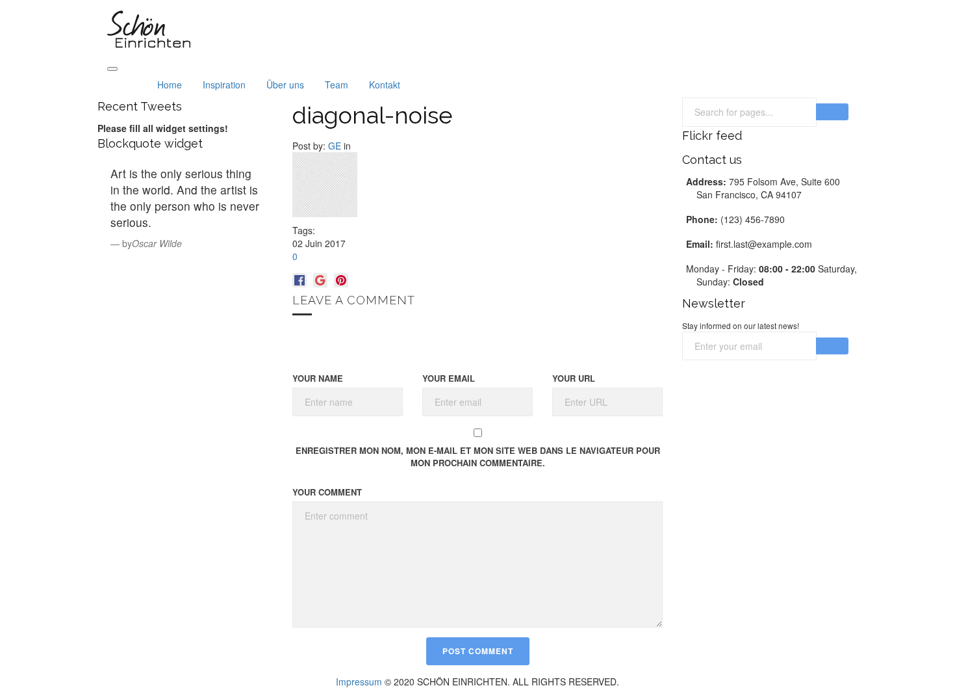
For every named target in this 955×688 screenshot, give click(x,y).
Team (336, 84)
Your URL (573, 378)
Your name (317, 378)
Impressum (359, 681)
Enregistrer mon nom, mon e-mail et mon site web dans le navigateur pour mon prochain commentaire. (478, 457)
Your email (448, 378)
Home (169, 84)
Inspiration (224, 84)
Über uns (285, 84)
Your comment (327, 492)
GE (334, 145)
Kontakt (384, 84)
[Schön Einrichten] (148, 27)
